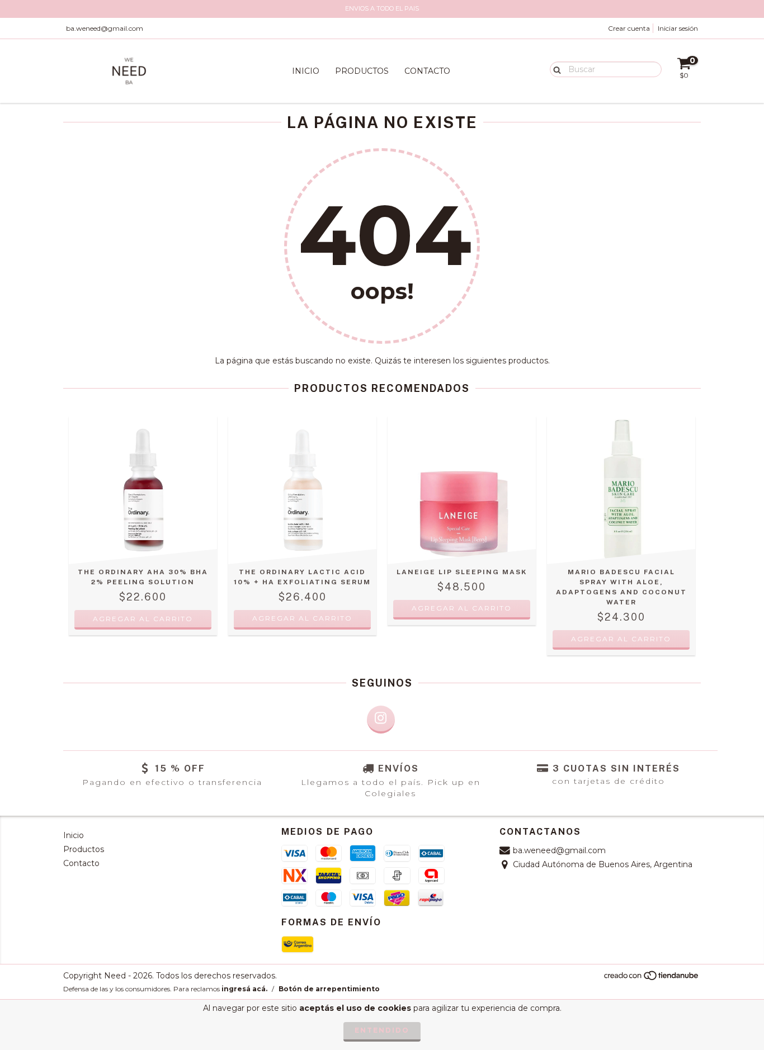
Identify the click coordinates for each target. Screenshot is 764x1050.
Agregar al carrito (462, 608)
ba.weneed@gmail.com (104, 28)
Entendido (382, 1030)
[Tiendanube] (652, 978)
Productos (362, 71)
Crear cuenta (629, 28)
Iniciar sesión (678, 28)
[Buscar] (554, 68)
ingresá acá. (244, 989)
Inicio (305, 71)
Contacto (427, 71)
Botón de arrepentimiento (329, 989)
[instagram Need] (381, 720)
